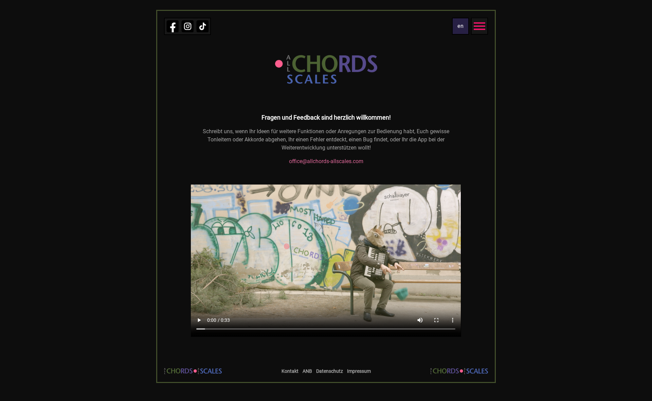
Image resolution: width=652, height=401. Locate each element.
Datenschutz (329, 371)
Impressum (359, 371)
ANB (307, 371)
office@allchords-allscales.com (326, 161)
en (460, 26)
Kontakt (290, 371)
